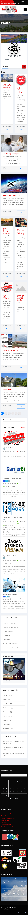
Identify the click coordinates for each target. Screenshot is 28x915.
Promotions (6, 716)
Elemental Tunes (8, 447)
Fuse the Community (7, 827)
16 (15, 413)
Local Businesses (8, 631)
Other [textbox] (5, 425)
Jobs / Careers (5, 816)
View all (23, 427)
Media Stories (7, 708)
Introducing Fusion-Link (11, 195)
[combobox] (14, 425)
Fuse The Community (9, 623)
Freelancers (6, 639)
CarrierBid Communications (12, 479)
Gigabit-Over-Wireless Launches (6, 231)
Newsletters (6, 712)
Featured (5, 695)
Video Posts (6, 724)
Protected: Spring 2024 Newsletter (7, 85)
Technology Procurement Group (13, 517)
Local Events (6, 635)
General (5, 699)
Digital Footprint (6, 824)
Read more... (14, 458)
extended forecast (14, 897)
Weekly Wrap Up (7, 728)
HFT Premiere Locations (10, 643)
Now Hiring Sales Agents (11, 154)
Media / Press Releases (7, 818)
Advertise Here (7, 681)
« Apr (2, 803)
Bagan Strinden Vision (10, 556)
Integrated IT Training (10, 594)
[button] (24, 66)
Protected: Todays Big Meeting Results (20, 297)
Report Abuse (5, 820)
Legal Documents (6, 814)
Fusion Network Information (11, 648)
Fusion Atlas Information (10, 627)
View (7, 129)
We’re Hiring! (7, 389)
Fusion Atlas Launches (6, 296)
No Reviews (14, 451)
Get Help (3, 822)
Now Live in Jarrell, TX (10, 350)
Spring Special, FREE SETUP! (19, 90)
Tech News (6, 720)
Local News (6, 704)
